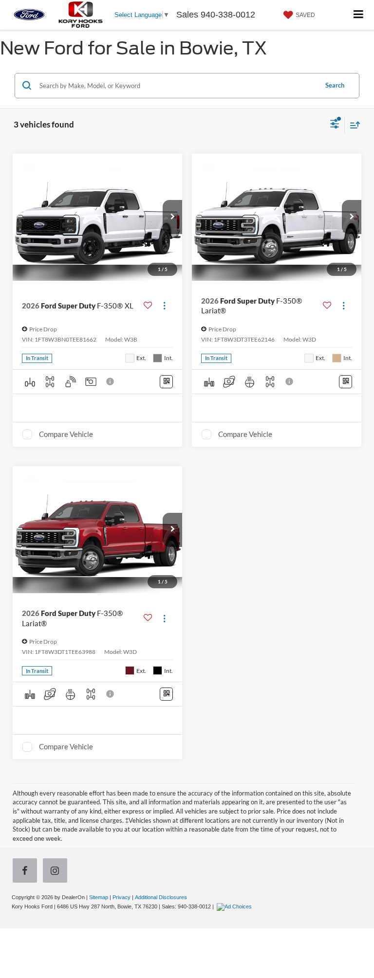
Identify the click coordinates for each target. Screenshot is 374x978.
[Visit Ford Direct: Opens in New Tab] (235, 906)
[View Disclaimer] (111, 381)
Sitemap (98, 897)
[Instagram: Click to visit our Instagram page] (57, 871)
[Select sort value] (352, 124)
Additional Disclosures (161, 897)
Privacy (121, 897)
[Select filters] (335, 125)
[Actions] (164, 305)
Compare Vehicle (66, 434)
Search (334, 85)
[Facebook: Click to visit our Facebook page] (27, 871)
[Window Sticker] (166, 381)
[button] (172, 217)
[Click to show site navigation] (358, 15)
